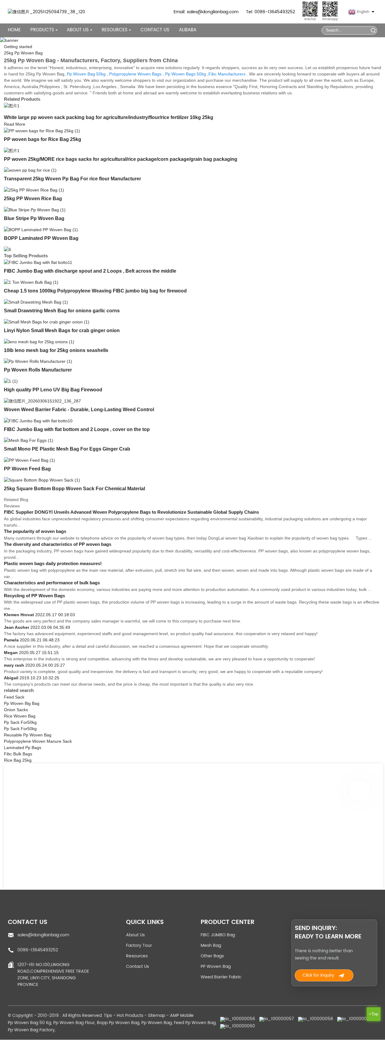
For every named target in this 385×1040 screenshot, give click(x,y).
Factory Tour (139, 945)
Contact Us (154, 30)
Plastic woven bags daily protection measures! (53, 563)
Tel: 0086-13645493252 (270, 11)
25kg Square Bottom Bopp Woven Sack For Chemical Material (74, 488)
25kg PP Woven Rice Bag (33, 198)
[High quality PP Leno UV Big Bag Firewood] (11, 380)
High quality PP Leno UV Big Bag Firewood (53, 389)
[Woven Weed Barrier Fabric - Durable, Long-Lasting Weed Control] (42, 400)
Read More (14, 124)
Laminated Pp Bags (22, 747)
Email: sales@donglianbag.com (206, 11)
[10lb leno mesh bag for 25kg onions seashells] (39, 341)
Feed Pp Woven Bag (195, 1022)
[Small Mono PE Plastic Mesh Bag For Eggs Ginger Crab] (28, 440)
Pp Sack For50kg (20, 722)
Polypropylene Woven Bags (135, 74)
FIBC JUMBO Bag (218, 934)
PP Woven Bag (216, 966)
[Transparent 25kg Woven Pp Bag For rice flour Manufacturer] (30, 170)
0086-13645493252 (37, 950)
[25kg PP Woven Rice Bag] (34, 189)
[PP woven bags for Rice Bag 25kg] (42, 130)
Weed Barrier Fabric (221, 977)
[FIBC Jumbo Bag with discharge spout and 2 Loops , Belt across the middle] (38, 262)
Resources (137, 956)
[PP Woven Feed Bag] (29, 459)
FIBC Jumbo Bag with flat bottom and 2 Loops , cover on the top (77, 429)
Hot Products (130, 1015)
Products (42, 30)
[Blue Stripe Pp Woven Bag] (35, 209)
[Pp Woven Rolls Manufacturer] (38, 361)
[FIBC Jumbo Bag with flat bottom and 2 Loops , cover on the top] (38, 420)
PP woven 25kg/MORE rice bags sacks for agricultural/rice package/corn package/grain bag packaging (120, 159)
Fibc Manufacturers (226, 74)
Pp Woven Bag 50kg (86, 74)
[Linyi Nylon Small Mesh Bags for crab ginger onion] (46, 321)
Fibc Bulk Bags (18, 753)
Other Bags (212, 956)
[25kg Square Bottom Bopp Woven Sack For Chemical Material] (42, 479)
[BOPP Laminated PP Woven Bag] (41, 229)
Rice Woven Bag (19, 716)
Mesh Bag (211, 945)
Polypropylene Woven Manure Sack (38, 741)
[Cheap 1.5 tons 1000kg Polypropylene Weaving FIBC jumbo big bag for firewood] (31, 282)
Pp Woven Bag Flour (74, 1022)
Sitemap (156, 1015)
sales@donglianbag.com (43, 934)
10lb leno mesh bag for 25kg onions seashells (56, 350)
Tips (108, 1015)
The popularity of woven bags (35, 531)
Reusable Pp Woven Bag (27, 735)
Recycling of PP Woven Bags (34, 595)
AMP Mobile (182, 1015)
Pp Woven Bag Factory (31, 1029)
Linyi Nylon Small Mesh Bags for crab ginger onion (62, 330)
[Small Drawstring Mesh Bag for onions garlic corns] (36, 301)
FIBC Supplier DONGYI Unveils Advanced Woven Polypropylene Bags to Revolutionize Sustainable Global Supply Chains (131, 512)
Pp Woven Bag (156, 1022)
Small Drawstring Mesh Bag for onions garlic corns (62, 310)
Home (14, 30)
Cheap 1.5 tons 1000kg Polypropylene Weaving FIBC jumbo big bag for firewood (95, 290)
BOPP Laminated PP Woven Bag (41, 238)
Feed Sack (14, 697)
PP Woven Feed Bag (27, 468)
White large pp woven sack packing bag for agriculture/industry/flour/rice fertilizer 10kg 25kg (108, 117)
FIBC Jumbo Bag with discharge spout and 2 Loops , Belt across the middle (90, 271)
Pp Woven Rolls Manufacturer (38, 369)
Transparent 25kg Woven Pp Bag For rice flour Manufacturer (72, 178)
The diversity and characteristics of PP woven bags (57, 544)
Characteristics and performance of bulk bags (52, 582)
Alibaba (187, 30)
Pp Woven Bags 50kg (185, 74)
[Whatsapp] (359, 790)
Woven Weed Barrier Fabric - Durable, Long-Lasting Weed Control (79, 409)
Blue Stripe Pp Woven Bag (34, 218)
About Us (135, 934)
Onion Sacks (16, 709)
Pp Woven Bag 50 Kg (29, 1022)
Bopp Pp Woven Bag (118, 1022)
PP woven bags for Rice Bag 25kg (42, 139)
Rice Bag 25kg (18, 760)
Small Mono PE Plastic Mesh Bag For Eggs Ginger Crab (67, 448)
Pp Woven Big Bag (21, 703)
